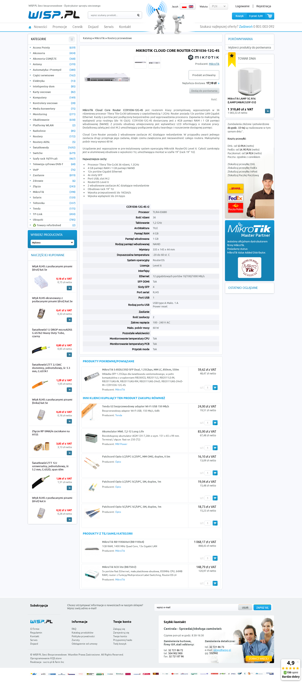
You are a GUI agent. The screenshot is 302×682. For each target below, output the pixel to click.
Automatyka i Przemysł (54, 69)
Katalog (87, 38)
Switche (54, 153)
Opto (118, 461)
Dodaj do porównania (204, 90)
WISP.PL (54, 14)
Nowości (40, 27)
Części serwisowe (54, 75)
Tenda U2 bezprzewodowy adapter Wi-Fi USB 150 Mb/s (135, 406)
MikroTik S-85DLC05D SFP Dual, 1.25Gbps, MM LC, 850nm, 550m (140, 369)
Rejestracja (263, 6)
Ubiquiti (54, 219)
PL (184, 6)
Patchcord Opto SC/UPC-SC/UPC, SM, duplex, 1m (131, 506)
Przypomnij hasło (122, 639)
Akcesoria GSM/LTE (54, 58)
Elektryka (54, 80)
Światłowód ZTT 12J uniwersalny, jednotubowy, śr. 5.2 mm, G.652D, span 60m (50, 466)
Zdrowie (54, 180)
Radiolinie (54, 130)
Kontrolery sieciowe (54, 103)
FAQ (74, 628)
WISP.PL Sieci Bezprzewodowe (50, 654)
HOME (30, 27)
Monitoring (54, 114)
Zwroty (76, 639)
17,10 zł (211, 83)
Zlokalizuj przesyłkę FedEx (242, 168)
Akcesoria (54, 53)
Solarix (54, 197)
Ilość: (214, 99)
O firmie (34, 628)
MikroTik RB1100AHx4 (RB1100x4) (123, 541)
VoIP (54, 169)
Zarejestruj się (121, 632)
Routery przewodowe (119, 38)
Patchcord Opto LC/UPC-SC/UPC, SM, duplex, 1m (131, 481)
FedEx (235, 198)
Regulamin (36, 632)
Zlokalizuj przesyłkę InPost (242, 171)
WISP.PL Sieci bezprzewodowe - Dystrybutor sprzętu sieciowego (64, 5)
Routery (54, 136)
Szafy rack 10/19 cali (54, 158)
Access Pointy (54, 47)
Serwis (109, 27)
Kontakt (125, 27)
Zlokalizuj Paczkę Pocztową (243, 175)
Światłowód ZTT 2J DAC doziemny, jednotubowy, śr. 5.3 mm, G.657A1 (51, 368)
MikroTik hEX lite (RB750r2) (119, 567)
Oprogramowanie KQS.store (46, 658)
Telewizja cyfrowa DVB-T (54, 164)
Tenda (54, 208)
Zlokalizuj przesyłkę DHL (241, 164)
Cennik (78, 27)
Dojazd (93, 27)
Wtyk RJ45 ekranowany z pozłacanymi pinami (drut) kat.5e (52, 299)
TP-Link (54, 214)
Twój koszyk (119, 643)
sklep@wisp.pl (222, 650)
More (69, 288)
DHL (235, 188)
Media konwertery (54, 108)
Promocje (60, 27)
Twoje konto (120, 636)
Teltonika (54, 203)
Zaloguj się (119, 628)
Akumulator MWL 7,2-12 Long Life (123, 431)
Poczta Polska (235, 208)
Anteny (54, 64)
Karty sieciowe (54, 92)
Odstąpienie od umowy (84, 643)
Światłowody (54, 147)
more (267, 111)
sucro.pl (47, 661)
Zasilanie (54, 175)
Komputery (54, 97)
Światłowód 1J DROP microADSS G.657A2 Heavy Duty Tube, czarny (52, 333)
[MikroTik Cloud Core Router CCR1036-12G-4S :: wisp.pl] (107, 102)
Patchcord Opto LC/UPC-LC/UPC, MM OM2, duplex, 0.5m (136, 456)
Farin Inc (59, 661)
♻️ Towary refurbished (54, 225)
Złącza (54, 186)
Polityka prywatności (83, 636)
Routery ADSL (54, 142)
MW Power (121, 444)
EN (191, 6)
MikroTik (54, 191)
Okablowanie (54, 119)
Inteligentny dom (54, 86)
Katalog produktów (82, 632)
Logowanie (242, 6)
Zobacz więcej (259, 658)
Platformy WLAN (54, 125)
